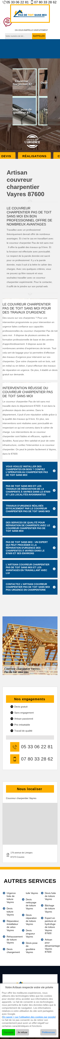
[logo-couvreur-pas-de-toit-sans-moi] (30, 13)
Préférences (48, 1032)
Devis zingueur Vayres (30, 933)
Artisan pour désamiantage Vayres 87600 (51, 945)
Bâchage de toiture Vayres (50, 908)
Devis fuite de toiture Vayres (50, 896)
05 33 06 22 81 (17, 2)
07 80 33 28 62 (45, 2)
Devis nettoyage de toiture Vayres (31, 904)
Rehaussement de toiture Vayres (13, 939)
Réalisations (34, 156)
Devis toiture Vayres (10, 911)
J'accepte (9, 1032)
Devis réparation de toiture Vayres (31, 920)
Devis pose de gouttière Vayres (32, 947)
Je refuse (22, 1032)
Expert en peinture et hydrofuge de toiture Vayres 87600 (50, 926)
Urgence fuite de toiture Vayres (11, 898)
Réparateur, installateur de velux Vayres (13, 926)
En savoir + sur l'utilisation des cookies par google (29, 1017)
